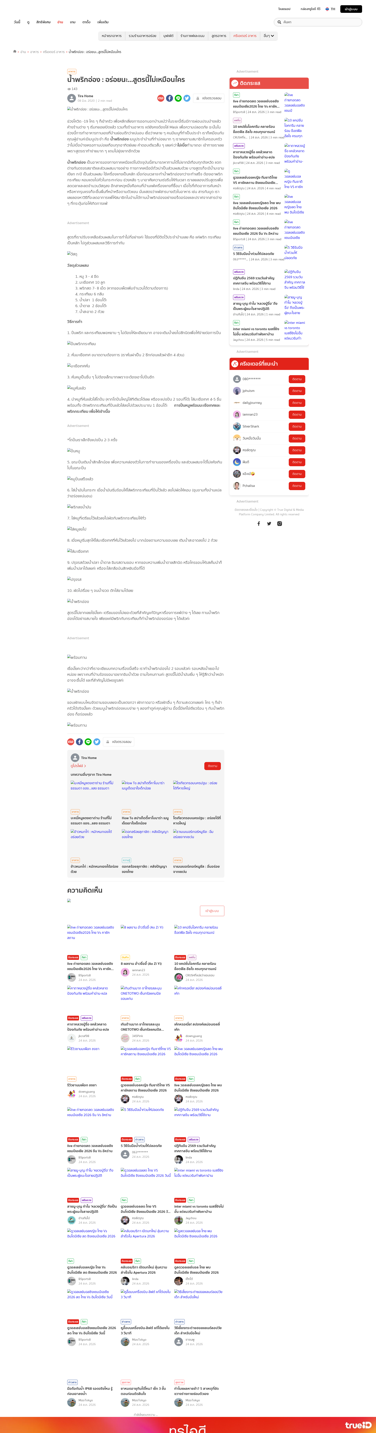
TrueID (27, 9)
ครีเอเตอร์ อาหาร (245, 35)
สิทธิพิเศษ (43, 22)
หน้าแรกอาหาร (112, 35)
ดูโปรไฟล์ (77, 765)
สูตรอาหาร (219, 35)
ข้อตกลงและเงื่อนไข (246, 510)
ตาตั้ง (86, 22)
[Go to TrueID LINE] (279, 525)
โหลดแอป (284, 9)
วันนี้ (17, 22)
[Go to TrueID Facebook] (258, 525)
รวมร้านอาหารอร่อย (142, 35)
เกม (73, 22)
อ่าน (60, 22)
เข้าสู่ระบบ (351, 9)
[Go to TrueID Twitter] (269, 525)
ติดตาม (212, 766)
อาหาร (34, 52)
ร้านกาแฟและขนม (193, 35)
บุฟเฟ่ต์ (168, 35)
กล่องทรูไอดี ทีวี (310, 9)
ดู (28, 22)
